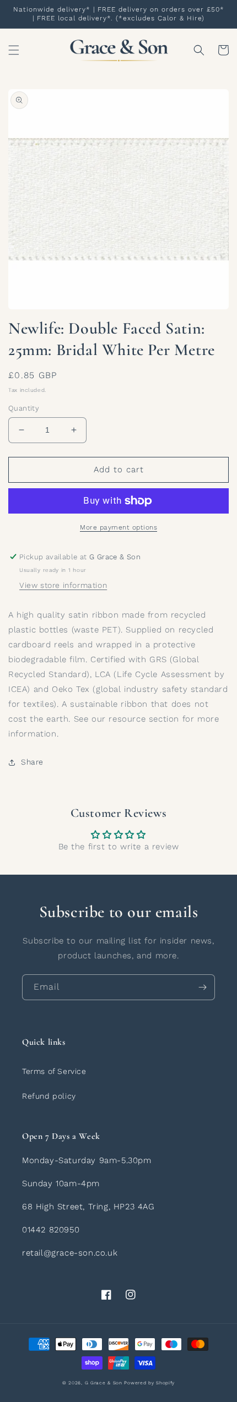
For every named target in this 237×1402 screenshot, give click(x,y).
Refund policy (49, 1096)
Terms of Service (54, 1071)
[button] (14, 50)
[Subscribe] (202, 987)
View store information (63, 585)
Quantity (23, 408)
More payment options (118, 527)
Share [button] (32, 761)
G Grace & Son (103, 1382)
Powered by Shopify (149, 1382)
